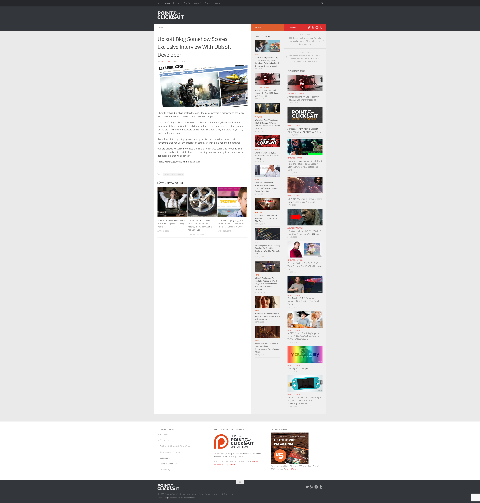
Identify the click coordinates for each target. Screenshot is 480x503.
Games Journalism (170, 174)
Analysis (198, 3)
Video (217, 3)
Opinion (187, 3)
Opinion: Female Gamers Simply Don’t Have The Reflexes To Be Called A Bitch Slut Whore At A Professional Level (305, 165)
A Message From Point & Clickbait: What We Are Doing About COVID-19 (304, 130)
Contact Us (164, 440)
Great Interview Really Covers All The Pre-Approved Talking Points (171, 223)
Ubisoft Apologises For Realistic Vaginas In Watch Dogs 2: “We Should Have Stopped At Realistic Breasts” (266, 283)
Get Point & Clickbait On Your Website (176, 446)
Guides (208, 3)
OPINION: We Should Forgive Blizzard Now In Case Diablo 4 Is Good (305, 200)
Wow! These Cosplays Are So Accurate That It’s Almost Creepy (267, 155)
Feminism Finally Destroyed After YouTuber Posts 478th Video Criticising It (267, 316)
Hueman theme (189, 498)
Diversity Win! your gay (298, 368)
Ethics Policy (165, 469)
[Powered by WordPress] (167, 498)
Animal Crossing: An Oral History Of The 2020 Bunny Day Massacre (303, 98)
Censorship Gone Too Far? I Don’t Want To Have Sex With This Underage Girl (305, 266)
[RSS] (313, 27)
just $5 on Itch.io (294, 469)
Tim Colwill (166, 61)
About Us (164, 434)
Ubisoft (180, 174)
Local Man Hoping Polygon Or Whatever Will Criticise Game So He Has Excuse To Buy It (231, 223)
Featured (300, 94)
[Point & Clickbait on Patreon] (234, 450)
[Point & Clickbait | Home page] (171, 15)
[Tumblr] (321, 27)
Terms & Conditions (168, 463)
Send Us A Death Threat (170, 452)
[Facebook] (317, 27)
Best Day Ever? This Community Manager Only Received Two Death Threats (303, 301)
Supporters (165, 458)
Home (158, 3)
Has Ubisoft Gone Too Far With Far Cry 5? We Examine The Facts (267, 218)
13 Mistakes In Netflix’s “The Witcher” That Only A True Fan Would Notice (304, 232)
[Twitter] (309, 27)
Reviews (176, 3)
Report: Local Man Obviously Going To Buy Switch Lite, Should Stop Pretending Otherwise (305, 400)
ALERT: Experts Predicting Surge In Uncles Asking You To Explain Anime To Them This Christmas (304, 336)
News (167, 3)
